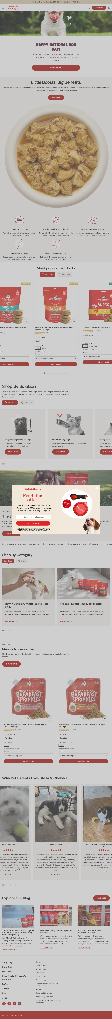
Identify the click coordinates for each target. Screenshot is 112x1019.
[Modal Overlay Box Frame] (56, 509)
